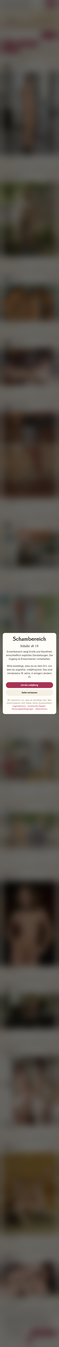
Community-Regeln (37, 706)
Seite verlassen (29, 692)
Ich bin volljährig (29, 685)
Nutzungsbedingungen (23, 709)
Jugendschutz (19, 706)
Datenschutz (41, 709)
